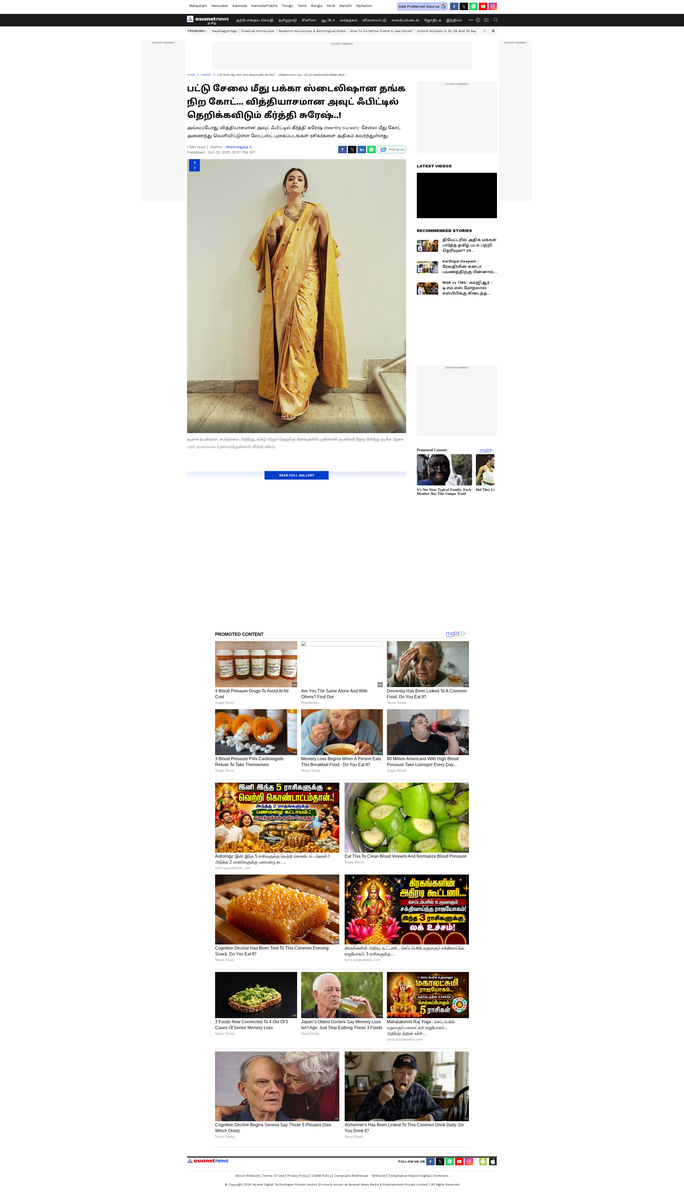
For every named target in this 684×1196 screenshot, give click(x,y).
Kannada (239, 6)
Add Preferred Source (419, 6)
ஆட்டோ (328, 20)
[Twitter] (464, 6)
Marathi (345, 6)
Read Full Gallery (296, 475)
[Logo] (209, 20)
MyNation (364, 6)
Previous (485, 31)
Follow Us (397, 149)
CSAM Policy (321, 1176)
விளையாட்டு (374, 20)
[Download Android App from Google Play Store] (483, 1161)
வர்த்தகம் (348, 20)
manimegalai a (239, 147)
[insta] (492, 6)
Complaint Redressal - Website (360, 1176)
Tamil (302, 6)
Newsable (219, 6)
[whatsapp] (473, 6)
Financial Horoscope (257, 31)
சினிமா (309, 20)
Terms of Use (274, 1176)
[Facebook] (454, 6)
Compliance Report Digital (409, 1176)
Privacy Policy (298, 1176)
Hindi (331, 6)
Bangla (316, 6)
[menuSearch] (495, 20)
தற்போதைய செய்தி (255, 20)
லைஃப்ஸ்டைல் (405, 20)
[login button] (479, 20)
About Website (247, 1176)
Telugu (287, 6)
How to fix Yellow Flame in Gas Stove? (381, 31)
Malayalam (198, 6)
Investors (441, 1176)
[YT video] (483, 6)
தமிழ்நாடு (287, 20)
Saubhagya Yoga (224, 31)
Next (493, 31)
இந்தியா (454, 20)
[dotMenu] (471, 20)
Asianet (207, 1161)
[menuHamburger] (486, 20)
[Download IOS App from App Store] (492, 1161)
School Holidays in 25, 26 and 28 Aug (446, 31)
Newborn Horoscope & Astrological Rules (312, 31)
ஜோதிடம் (432, 20)
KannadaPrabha (264, 6)
